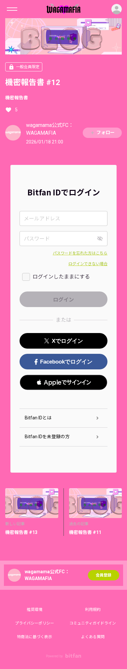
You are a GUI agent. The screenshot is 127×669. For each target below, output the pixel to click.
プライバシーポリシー (34, 623)
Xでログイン (67, 341)
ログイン (116, 9)
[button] (63, 382)
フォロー (105, 132)
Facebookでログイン (66, 362)
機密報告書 (16, 97)
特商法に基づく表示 (34, 637)
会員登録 (103, 575)
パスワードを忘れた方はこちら (80, 253)
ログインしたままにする (61, 277)
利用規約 (93, 609)
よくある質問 (93, 637)
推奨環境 (34, 609)
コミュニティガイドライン (92, 623)
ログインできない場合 (87, 264)
